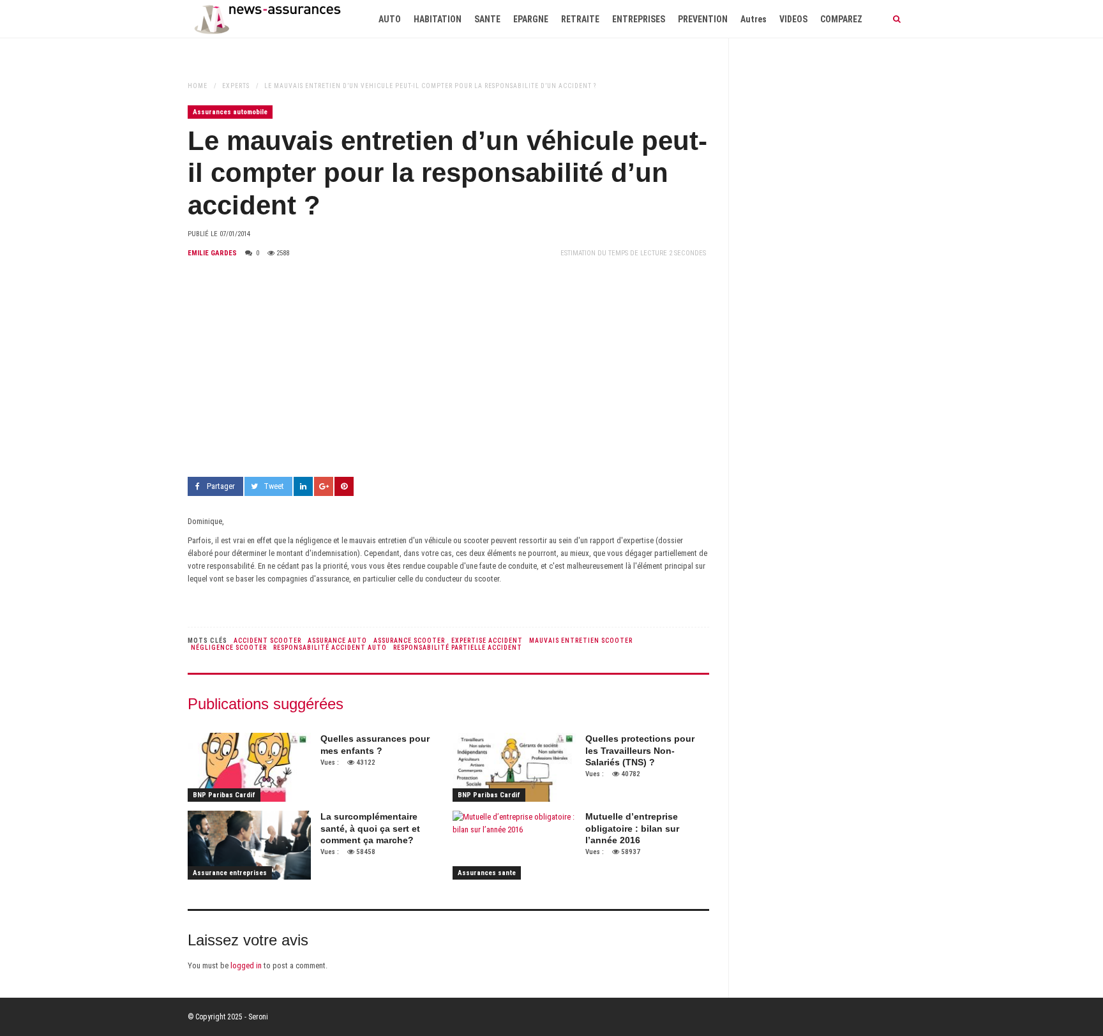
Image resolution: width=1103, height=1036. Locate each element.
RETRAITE (580, 19)
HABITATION (437, 19)
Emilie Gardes (212, 253)
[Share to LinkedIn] (303, 486)
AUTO (390, 19)
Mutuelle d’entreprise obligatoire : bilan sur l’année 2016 (632, 828)
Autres (753, 19)
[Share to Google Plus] (323, 486)
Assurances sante (487, 873)
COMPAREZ (841, 19)
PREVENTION (703, 19)
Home (197, 85)
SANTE (487, 19)
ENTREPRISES (638, 19)
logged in (246, 965)
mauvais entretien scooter (581, 640)
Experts (236, 85)
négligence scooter (229, 647)
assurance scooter (409, 640)
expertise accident (487, 640)
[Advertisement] (448, 368)
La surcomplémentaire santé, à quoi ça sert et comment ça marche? (370, 828)
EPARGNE (530, 19)
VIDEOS (793, 19)
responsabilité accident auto (330, 647)
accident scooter (267, 640)
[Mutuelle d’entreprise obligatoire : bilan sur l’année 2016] (514, 845)
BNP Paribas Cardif (224, 795)
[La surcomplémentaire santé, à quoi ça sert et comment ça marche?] (249, 845)
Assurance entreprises (230, 873)
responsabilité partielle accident (457, 647)
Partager (221, 486)
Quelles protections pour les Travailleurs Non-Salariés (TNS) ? (639, 750)
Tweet (274, 486)
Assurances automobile (230, 112)
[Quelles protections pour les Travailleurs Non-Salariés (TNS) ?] (514, 767)
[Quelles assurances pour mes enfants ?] (249, 767)
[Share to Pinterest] (344, 486)
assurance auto (337, 640)
